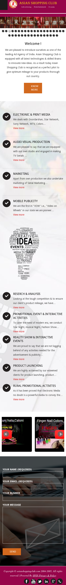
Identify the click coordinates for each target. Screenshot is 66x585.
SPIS (35, 575)
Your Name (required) (17, 469)
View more (18, 128)
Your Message (12, 504)
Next (60, 434)
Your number (11, 493)
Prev (6, 434)
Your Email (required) (18, 481)
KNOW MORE (34, 88)
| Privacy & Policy (47, 575)
